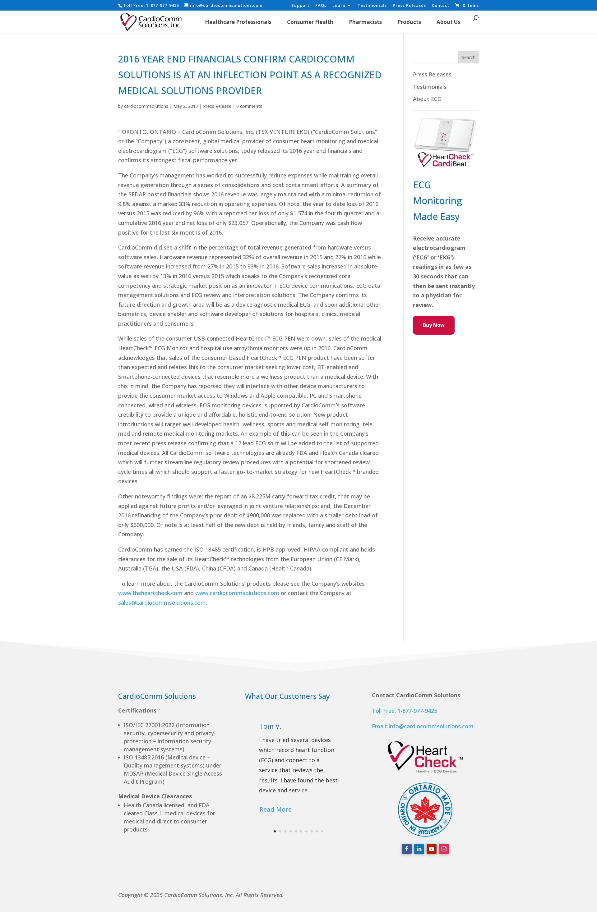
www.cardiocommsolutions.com (237, 593)
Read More (276, 809)
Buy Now (434, 325)
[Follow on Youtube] (432, 849)
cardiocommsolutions (146, 106)
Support (300, 5)
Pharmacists (365, 21)
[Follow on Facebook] (407, 849)
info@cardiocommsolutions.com (431, 726)
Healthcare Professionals (238, 21)
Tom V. (270, 726)
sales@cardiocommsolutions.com (162, 602)
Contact (440, 5)
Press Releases (409, 5)
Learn (338, 5)
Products (409, 21)
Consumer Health (310, 21)
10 (322, 831)
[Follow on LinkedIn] (419, 849)
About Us (448, 21)
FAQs (320, 5)
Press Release (217, 106)
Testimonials (372, 5)
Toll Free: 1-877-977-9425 (404, 710)
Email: (380, 726)
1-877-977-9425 (162, 5)
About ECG (427, 99)
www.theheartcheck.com (150, 593)
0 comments (249, 106)
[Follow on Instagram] (444, 849)
